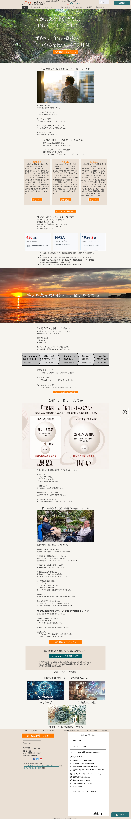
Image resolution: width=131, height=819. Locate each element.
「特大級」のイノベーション (62, 264)
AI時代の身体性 (87, 702)
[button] (68, 3)
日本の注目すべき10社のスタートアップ (76, 260)
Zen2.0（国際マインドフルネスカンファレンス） (41, 765)
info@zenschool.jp (30, 755)
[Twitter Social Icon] (37, 759)
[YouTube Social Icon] (41, 759)
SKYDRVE (51, 253)
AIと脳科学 (45, 702)
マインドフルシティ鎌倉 (32, 768)
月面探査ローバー (57, 257)
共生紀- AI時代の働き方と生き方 (67, 727)
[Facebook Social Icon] (34, 759)
